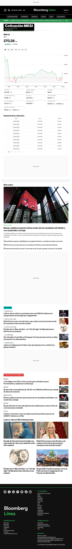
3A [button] (22, 50)
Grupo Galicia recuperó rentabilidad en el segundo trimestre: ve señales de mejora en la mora (28, 20)
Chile (38, 502)
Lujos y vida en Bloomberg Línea (19, 420)
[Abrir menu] (5, 10)
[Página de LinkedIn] (21, 491)
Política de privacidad (42, 524)
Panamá (39, 507)
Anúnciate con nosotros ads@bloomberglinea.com (50, 538)
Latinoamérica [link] (61, 16)
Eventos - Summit (41, 535)
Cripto (5, 529)
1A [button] (19, 50)
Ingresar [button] (66, 10)
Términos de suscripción (43, 526)
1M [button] (8, 50)
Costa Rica (40, 510)
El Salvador (40, 511)
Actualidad (6, 527)
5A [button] (26, 50)
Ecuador (39, 505)
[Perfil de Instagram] (17, 491)
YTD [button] (15, 50)
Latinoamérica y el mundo (43, 493)
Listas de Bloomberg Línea (10, 533)
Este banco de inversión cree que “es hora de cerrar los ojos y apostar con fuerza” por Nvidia (33, 248)
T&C (38, 529)
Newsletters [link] (24, 16)
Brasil (38, 495)
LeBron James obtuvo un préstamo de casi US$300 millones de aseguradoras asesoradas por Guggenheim (28, 314)
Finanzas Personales (9, 530)
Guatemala (40, 515)
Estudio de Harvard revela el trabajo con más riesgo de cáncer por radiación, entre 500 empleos (19, 443)
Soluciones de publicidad (43, 541)
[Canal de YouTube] (13, 491)
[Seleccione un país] (24, 10)
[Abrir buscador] (9, 10)
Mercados (8, 185)
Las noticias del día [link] (12, 16)
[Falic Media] (66, 12)
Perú (38, 504)
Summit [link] (43, 16)
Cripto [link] (51, 16)
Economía (6, 523)
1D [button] (5, 50)
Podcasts (6, 532)
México (39, 496)
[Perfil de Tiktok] (26, 491)
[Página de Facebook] (5, 491)
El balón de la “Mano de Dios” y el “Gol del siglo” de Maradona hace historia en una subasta (19, 471)
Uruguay (39, 508)
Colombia (39, 499)
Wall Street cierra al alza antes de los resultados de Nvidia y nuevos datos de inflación (30, 245)
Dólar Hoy (6, 526)
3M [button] (12, 50)
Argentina (39, 498)
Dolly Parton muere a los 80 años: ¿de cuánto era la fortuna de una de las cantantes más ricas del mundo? (30, 322)
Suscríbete (40, 523)
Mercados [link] (34, 16)
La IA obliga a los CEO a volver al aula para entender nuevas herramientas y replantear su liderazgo (26, 383)
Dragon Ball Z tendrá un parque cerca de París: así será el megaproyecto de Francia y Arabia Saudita (52, 471)
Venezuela (40, 501)
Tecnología (40, 527)
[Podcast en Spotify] (30, 491)
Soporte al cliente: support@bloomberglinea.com (50, 540)
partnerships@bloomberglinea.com (46, 537)
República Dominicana (43, 513)
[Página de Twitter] (9, 491)
